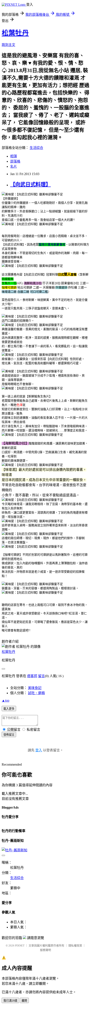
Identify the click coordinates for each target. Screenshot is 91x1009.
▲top (5, 700)
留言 (41, 676)
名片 (13, 166)
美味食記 (34, 688)
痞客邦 (32, 676)
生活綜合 (36, 148)
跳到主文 (8, 45)
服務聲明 (45, 950)
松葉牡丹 (15, 33)
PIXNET (20, 945)
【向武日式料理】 (30, 184)
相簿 (13, 156)
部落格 (15, 161)
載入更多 (8, 708)
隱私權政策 (75, 945)
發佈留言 (8, 734)
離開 (24, 1000)
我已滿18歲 (10, 1000)
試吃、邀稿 (36, 693)
